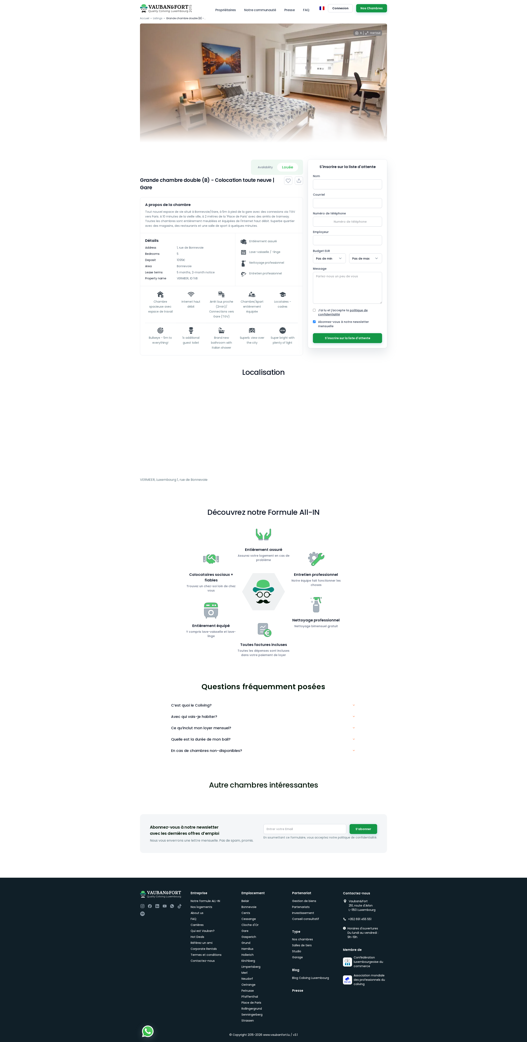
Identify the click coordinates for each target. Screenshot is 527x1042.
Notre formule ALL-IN (205, 901)
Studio (296, 951)
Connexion (340, 8)
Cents (245, 913)
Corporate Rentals (204, 949)
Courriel (319, 195)
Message (319, 269)
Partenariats (301, 907)
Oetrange (248, 985)
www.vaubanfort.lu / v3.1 (280, 1035)
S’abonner (363, 829)
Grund (245, 943)
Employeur (321, 232)
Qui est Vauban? (203, 931)
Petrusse (247, 991)
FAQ (306, 10)
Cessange (248, 919)
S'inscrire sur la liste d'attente (347, 338)
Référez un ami (201, 943)
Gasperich (248, 937)
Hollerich (247, 955)
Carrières (197, 925)
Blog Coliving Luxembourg (310, 978)
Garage (297, 957)
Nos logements (201, 907)
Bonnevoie (249, 907)
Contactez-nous (203, 961)
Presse (289, 10)
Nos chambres (302, 939)
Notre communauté (260, 10)
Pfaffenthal (249, 997)
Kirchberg (248, 961)
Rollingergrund (251, 1009)
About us (197, 913)
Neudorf (247, 979)
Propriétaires (225, 10)
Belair (245, 901)
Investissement (303, 913)
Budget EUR (321, 251)
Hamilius (247, 949)
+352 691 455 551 (359, 919)
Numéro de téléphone (329, 213)
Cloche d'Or (250, 925)
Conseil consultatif (305, 919)
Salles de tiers (302, 945)
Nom (316, 176)
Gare (244, 931)
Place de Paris (251, 1003)
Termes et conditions (206, 955)
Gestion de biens (304, 901)
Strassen (247, 1020)
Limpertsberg (250, 967)
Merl (244, 973)
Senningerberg (251, 1015)
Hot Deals (197, 937)
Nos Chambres (371, 8)
